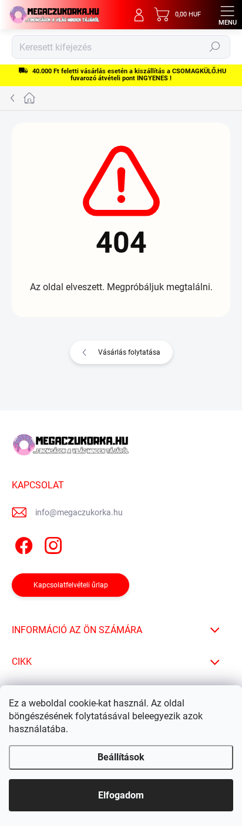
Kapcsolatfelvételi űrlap (70, 585)
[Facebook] (22, 543)
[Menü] (227, 14)
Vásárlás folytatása (129, 352)
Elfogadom (121, 795)
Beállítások (121, 757)
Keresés (215, 47)
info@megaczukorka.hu (79, 512)
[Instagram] (51, 543)
